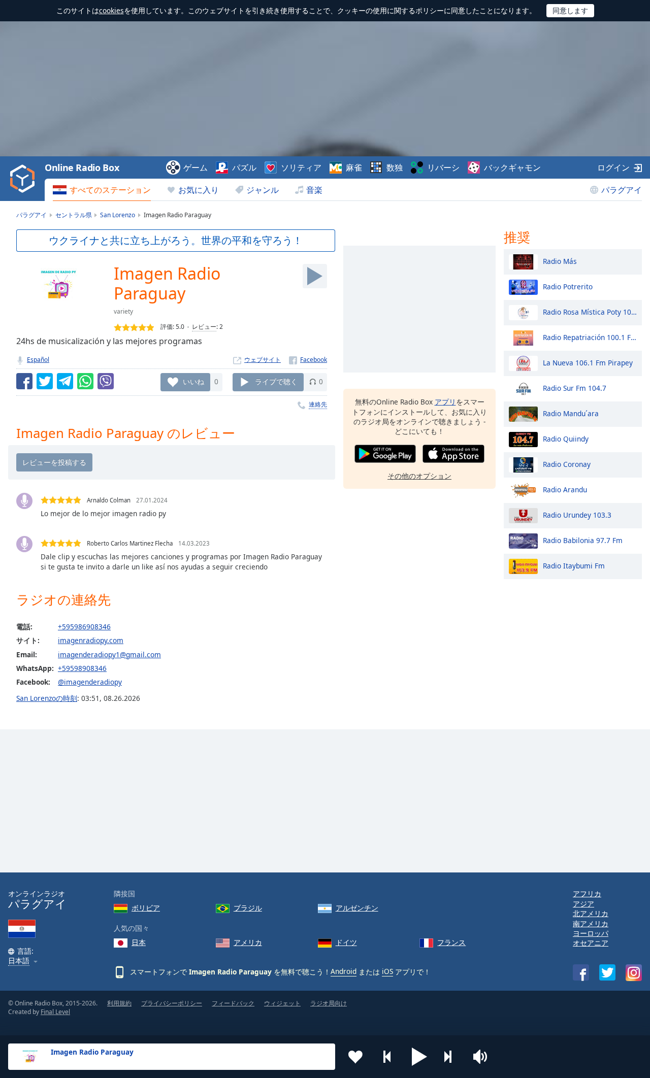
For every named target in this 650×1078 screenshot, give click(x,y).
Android (343, 971)
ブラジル (248, 908)
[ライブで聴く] (315, 276)
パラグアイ (621, 189)
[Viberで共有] (106, 381)
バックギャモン (512, 167)
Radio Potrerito (568, 286)
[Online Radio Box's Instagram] (634, 972)
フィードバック (233, 1003)
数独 (394, 167)
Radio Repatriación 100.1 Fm (590, 337)
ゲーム (195, 167)
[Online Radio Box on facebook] (581, 972)
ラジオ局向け (328, 1003)
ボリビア (146, 908)
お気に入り (198, 189)
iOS (387, 971)
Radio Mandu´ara (571, 413)
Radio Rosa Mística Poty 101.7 (590, 311)
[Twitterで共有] (45, 381)
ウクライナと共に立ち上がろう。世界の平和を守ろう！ (176, 240)
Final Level (55, 1011)
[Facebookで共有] (24, 381)
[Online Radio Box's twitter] (607, 972)
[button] (419, 1057)
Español (38, 359)
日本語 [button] (18, 961)
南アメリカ (590, 923)
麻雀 (354, 167)
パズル (244, 167)
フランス (451, 942)
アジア (583, 903)
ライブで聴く (276, 381)
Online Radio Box (82, 167)
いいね (193, 381)
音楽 (314, 189)
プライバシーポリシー (171, 1003)
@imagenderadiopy (90, 682)
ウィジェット (282, 1003)
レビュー (204, 326)
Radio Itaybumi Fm (574, 565)
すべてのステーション (110, 189)
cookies (111, 10)
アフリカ (587, 893)
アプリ (445, 402)
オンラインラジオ (37, 900)
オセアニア (590, 943)
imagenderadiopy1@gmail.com (109, 654)
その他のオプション (419, 475)
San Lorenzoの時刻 (46, 698)
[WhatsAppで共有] (85, 381)
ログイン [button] (613, 167)
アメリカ (248, 942)
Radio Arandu (565, 489)
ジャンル (262, 189)
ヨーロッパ (590, 933)
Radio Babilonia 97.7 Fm (583, 540)
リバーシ (443, 167)
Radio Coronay (567, 463)
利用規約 (119, 1003)
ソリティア (301, 167)
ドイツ (346, 942)
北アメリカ (590, 913)
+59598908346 (82, 668)
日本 (139, 942)
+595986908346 (84, 626)
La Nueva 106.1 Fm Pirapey (588, 362)
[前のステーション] (387, 1057)
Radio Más (560, 260)
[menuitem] (102, 190)
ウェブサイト (262, 359)
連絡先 (318, 404)
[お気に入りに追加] (355, 1057)
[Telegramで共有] (65, 381)
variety (123, 311)
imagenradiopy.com (90, 640)
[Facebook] (308, 359)
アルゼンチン (357, 908)
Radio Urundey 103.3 (577, 514)
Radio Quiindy (566, 438)
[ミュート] (483, 1057)
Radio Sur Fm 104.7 (574, 387)
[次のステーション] (451, 1057)
